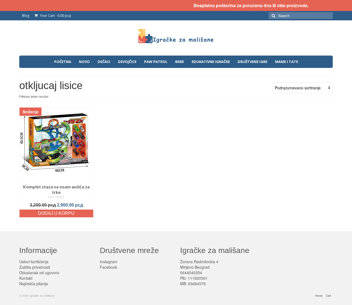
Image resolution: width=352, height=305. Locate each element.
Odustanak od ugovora (39, 272)
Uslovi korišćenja (33, 261)
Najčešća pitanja (33, 283)
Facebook (108, 267)
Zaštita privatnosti (34, 267)
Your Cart (55, 15)
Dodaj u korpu (56, 213)
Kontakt (25, 278)
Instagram (108, 261)
